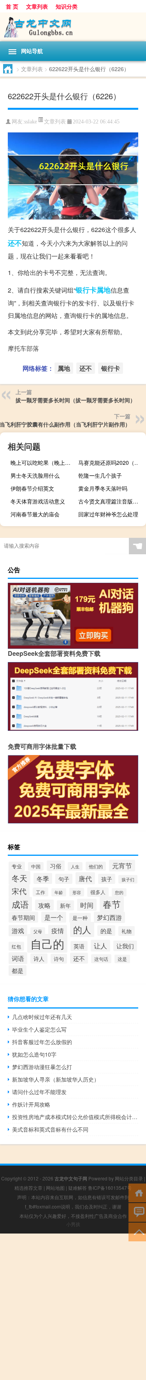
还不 (15, 243)
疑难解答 (77, 1187)
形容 (76, 892)
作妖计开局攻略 (31, 1104)
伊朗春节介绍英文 (32, 488)
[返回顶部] (137, 1231)
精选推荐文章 (28, 1187)
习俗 (56, 866)
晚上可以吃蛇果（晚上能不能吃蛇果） (43, 462)
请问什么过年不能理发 (39, 1092)
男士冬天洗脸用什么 (35, 475)
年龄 (59, 892)
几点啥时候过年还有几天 (42, 1017)
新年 (65, 905)
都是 (17, 970)
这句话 (101, 958)
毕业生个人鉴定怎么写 (39, 1029)
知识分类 (66, 6)
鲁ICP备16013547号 (110, 1187)
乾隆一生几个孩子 (100, 475)
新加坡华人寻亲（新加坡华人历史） (55, 1079)
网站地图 (55, 1187)
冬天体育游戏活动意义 (38, 501)
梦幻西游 (109, 917)
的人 (82, 929)
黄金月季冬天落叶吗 (102, 488)
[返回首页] (137, 1192)
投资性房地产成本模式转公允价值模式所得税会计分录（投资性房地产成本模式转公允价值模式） (75, 1117)
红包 (16, 946)
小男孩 (73, 1224)
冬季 (43, 878)
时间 (86, 905)
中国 (35, 866)
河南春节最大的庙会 (35, 514)
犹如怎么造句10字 (34, 1054)
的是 (106, 931)
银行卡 (86, 290)
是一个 (53, 917)
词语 (18, 958)
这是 (122, 959)
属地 (104, 290)
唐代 (85, 878)
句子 (63, 879)
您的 (119, 892)
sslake (30, 122)
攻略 (44, 905)
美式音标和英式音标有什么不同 (50, 1129)
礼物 (126, 931)
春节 (112, 904)
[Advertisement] (73, 1307)
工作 (40, 892)
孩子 (106, 879)
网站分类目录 (129, 1178)
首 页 (12, 6)
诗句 (59, 958)
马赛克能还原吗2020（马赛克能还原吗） (111, 462)
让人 (100, 945)
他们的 (96, 866)
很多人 (98, 892)
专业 (17, 866)
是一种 (80, 917)
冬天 (19, 878)
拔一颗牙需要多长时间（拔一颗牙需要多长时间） (75, 400)
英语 (79, 946)
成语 (20, 904)
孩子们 (127, 879)
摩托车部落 (23, 348)
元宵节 (122, 865)
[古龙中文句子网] (73, 26)
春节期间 (23, 917)
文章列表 (37, 6)
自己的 (47, 943)
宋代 (19, 891)
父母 (37, 931)
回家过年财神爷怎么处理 (108, 514)
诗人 (38, 958)
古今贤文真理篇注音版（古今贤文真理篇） (111, 501)
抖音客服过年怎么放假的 (42, 1042)
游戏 (18, 930)
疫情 (57, 930)
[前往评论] (137, 1212)
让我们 (125, 946)
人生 (75, 866)
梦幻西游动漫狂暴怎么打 (42, 1067)
